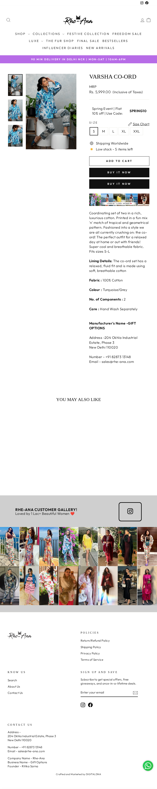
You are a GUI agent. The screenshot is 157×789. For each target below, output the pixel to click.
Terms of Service (92, 659)
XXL (136, 131)
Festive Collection (88, 34)
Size (93, 122)
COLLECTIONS (47, 34)
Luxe (34, 41)
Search (12, 680)
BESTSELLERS (115, 41)
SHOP (21, 34)
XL (124, 131)
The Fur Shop (60, 41)
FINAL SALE (88, 41)
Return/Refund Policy (95, 640)
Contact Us (15, 693)
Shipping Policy (91, 647)
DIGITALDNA (93, 774)
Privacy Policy (90, 653)
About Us (14, 686)
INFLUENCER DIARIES (62, 48)
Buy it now (119, 172)
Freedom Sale (127, 34)
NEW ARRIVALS (100, 48)
